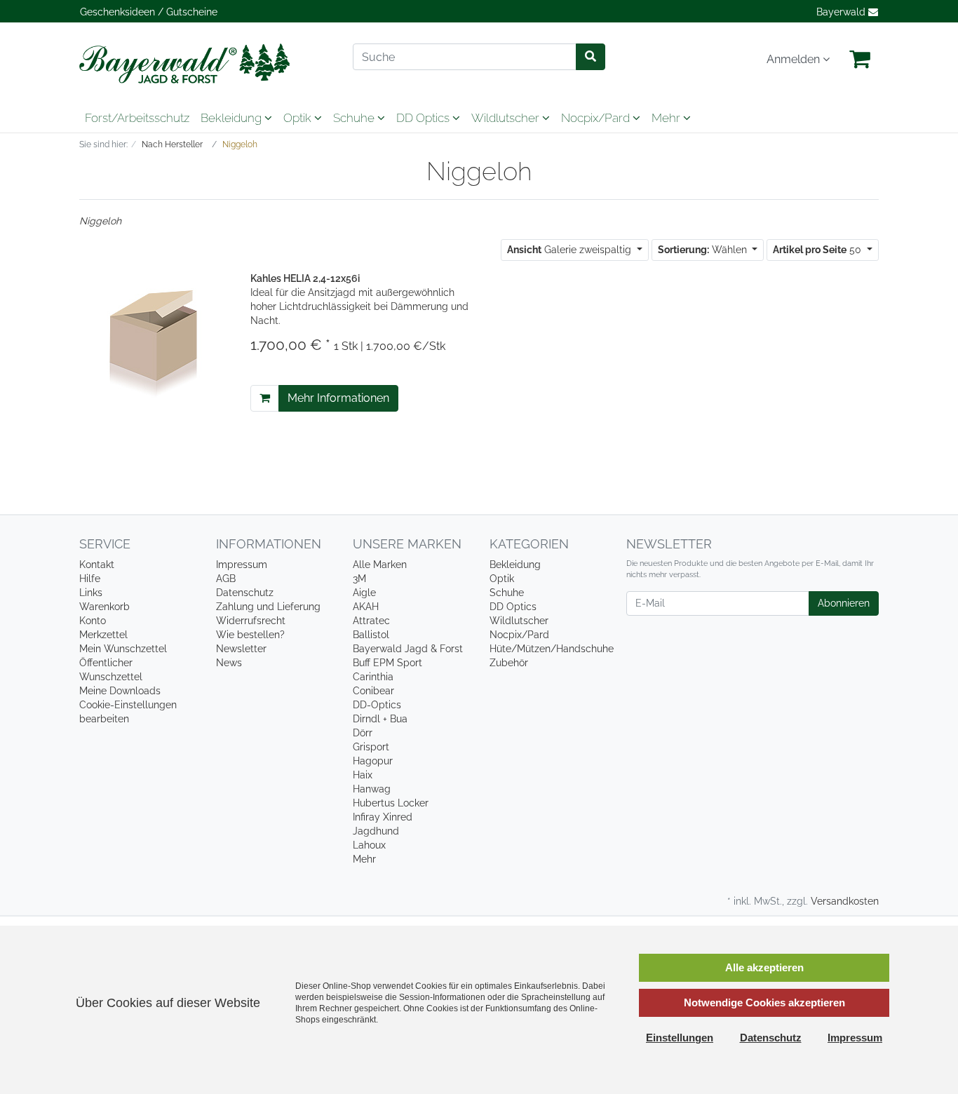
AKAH (366, 606)
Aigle (364, 592)
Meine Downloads (120, 690)
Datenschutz (245, 592)
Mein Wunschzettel (123, 648)
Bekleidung (232, 118)
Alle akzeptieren (764, 967)
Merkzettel (103, 634)
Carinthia (373, 676)
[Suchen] (590, 56)
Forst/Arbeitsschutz (137, 118)
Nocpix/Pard (597, 118)
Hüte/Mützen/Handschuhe (552, 648)
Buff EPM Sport (387, 662)
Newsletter (241, 648)
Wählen (704, 249)
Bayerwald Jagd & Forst (408, 648)
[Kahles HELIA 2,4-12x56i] (154, 340)
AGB (226, 578)
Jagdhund (376, 831)
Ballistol (371, 634)
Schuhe (355, 118)
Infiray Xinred (382, 817)
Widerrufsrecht (250, 620)
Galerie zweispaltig (570, 249)
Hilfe (89, 578)
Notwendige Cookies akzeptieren (764, 1002)
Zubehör (509, 662)
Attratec (371, 620)
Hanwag (372, 789)
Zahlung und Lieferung (268, 606)
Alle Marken (380, 564)
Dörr (362, 732)
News (229, 662)
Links (90, 592)
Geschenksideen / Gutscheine (148, 12)
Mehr (364, 859)
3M (359, 578)
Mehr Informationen (338, 398)
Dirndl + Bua (380, 718)
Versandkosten (845, 901)
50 (818, 249)
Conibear (373, 690)
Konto (92, 620)
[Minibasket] (860, 59)
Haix (362, 775)
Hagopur (373, 761)
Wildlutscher (506, 118)
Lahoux (369, 845)
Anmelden (795, 59)
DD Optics (424, 118)
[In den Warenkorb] (264, 398)
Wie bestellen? (250, 634)
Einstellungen (679, 1038)
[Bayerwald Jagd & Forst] (205, 63)
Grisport (371, 746)
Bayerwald (842, 12)
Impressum (241, 564)
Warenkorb (104, 606)
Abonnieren (844, 603)
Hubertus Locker (391, 803)
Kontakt (96, 564)
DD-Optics (377, 704)
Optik (298, 118)
